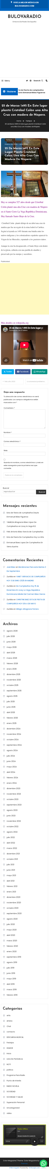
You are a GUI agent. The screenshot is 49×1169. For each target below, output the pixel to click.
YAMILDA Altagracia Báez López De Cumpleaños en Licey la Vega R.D (21, 524)
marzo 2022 (12, 848)
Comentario (9, 408)
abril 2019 (11, 984)
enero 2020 (12, 951)
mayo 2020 (12, 930)
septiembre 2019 (14, 957)
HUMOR (10, 1048)
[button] (43, 1163)
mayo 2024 (12, 766)
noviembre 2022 (14, 821)
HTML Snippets (14, 1168)
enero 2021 (11, 891)
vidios (9, 1113)
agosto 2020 (12, 919)
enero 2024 (12, 783)
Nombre (8, 432)
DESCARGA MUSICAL (15, 1037)
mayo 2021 (11, 875)
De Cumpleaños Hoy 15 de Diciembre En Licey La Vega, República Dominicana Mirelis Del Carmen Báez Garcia (26, 590)
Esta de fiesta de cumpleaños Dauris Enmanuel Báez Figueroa (30, 91)
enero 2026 (12, 669)
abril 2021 (10, 881)
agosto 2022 (12, 832)
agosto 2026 (12, 631)
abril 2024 (11, 772)
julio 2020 (11, 924)
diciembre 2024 (13, 728)
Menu (7, 80)
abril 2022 (11, 843)
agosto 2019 (12, 962)
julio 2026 (11, 636)
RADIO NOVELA (13, 1086)
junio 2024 (11, 761)
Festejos (9, 140)
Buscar (6, 488)
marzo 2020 (12, 940)
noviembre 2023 (14, 794)
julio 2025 (11, 701)
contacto (11, 1031)
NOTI (9, 1064)
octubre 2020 (12, 908)
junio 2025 (11, 707)
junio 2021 (11, 870)
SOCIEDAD (11, 1091)
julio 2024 (11, 756)
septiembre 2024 (14, 745)
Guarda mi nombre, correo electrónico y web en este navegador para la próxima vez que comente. (23, 465)
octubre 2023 (12, 799)
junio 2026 (11, 641)
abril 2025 (11, 712)
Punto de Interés (14, 1080)
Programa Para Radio (16, 1075)
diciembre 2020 (13, 897)
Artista (9, 1021)
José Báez (23, 144)
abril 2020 (11, 935)
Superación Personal (15, 1102)
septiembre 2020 (14, 913)
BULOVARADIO (24, 17)
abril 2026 (11, 652)
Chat (9, 1026)
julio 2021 (10, 864)
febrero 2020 (12, 946)
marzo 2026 (12, 658)
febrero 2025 (12, 718)
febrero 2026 (12, 663)
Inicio (9, 1053)
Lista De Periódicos (15, 1059)
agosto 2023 (12, 810)
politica (10, 1070)
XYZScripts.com (34, 1168)
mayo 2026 (12, 647)
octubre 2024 (13, 739)
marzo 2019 (12, 989)
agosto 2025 (12, 696)
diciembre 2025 (13, 674)
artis (8, 1015)
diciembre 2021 (13, 853)
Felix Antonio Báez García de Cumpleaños (25, 531)
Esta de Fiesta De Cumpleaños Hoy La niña (25, 537)
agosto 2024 (12, 750)
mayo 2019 (11, 978)
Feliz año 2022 (10, 381)
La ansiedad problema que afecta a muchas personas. (37, 381)
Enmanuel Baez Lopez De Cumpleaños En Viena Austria (25, 544)
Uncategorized (13, 1108)
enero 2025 (11, 723)
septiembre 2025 (14, 690)
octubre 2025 (12, 685)
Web (6, 450)
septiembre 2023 (14, 805)
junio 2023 (11, 815)
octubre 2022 (12, 826)
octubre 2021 (12, 859)
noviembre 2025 (14, 680)
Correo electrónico (12, 441)
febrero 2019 (12, 995)
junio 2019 (11, 973)
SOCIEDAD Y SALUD (15, 1097)
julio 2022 (11, 837)
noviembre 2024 (14, 734)
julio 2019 (10, 968)
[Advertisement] (24, 51)
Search (37, 80)
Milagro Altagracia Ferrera (27, 609)
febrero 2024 (12, 777)
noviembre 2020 (14, 902)
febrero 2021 (12, 886)
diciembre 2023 (13, 788)
